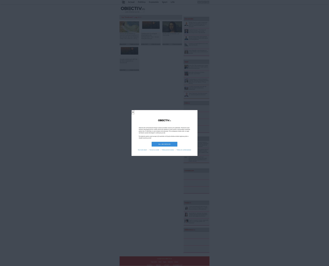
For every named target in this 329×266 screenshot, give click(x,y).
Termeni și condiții (154, 150)
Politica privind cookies (168, 150)
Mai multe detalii (142, 150)
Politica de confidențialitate (184, 150)
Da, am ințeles (164, 144)
